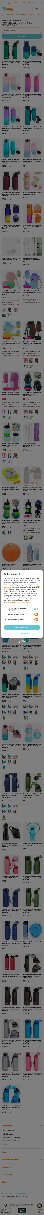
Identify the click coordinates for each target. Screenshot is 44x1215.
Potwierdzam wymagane (22, 633)
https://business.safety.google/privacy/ (19, 602)
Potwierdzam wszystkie (22, 627)
